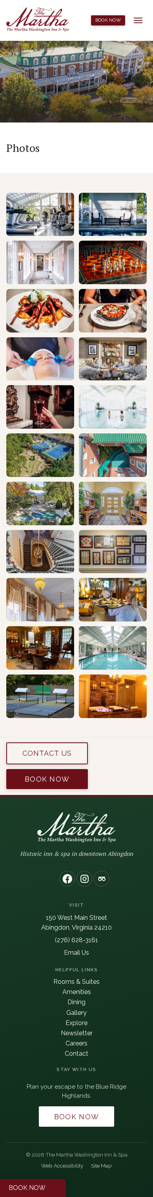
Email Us (76, 952)
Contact (76, 1053)
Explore (76, 1023)
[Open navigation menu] (138, 20)
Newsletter (77, 1033)
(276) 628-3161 (76, 940)
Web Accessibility (62, 1165)
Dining (76, 1002)
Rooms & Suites (76, 981)
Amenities (76, 992)
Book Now (108, 20)
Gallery (76, 1012)
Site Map (101, 1165)
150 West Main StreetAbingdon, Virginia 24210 (76, 922)
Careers (76, 1043)
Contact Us (47, 753)
